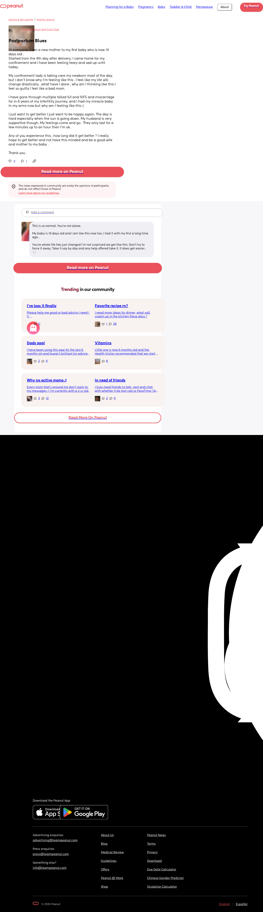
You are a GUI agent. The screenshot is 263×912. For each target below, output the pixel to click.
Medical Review (112, 852)
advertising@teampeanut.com (55, 840)
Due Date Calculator (161, 869)
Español (241, 904)
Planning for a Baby (120, 7)
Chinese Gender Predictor (165, 878)
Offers (105, 869)
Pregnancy (146, 7)
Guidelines (108, 861)
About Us (107, 835)
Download (154, 861)
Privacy (152, 852)
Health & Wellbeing (21, 20)
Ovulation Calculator (162, 887)
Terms (151, 844)
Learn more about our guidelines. (39, 193)
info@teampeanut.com (50, 868)
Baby (161, 7)
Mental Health (45, 20)
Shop (104, 887)
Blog (104, 844)
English (224, 904)
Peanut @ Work (112, 878)
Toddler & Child (181, 7)
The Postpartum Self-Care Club (40, 29)
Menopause (204, 7)
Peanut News (156, 835)
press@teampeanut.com (51, 854)
